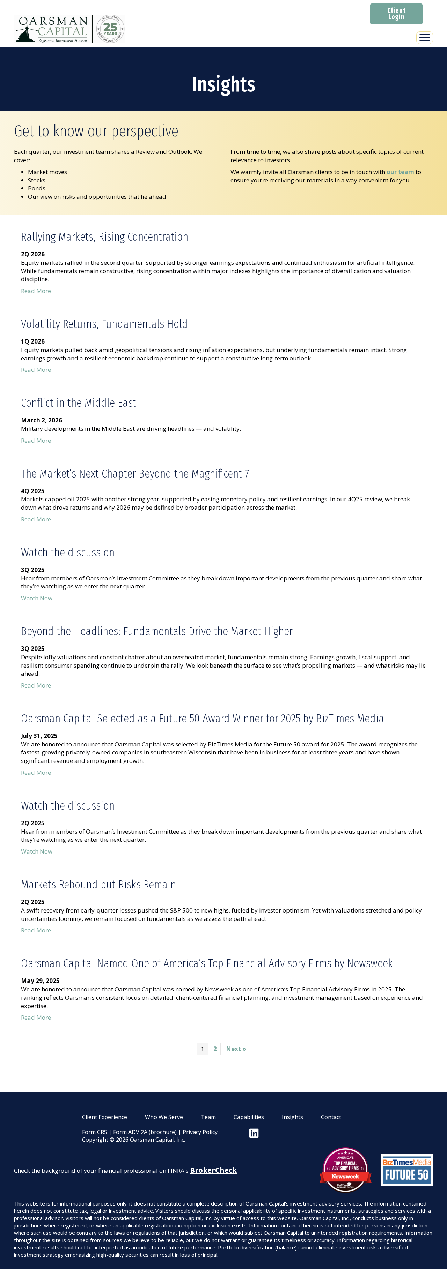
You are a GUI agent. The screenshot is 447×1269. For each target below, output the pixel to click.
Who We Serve (164, 1117)
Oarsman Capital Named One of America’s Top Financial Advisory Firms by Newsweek (207, 963)
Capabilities (249, 1117)
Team (208, 1117)
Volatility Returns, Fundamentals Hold (104, 324)
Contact (331, 1117)
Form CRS (94, 1132)
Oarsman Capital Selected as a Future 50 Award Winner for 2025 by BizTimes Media (202, 718)
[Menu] (424, 37)
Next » (236, 1049)
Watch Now (36, 598)
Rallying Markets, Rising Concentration (104, 237)
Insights (292, 1117)
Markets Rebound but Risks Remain (98, 884)
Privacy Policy (200, 1132)
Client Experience (104, 1117)
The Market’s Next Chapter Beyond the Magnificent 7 (135, 473)
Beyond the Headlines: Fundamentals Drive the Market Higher (157, 631)
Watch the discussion (68, 552)
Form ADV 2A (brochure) (145, 1132)
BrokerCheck (213, 1170)
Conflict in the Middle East (78, 403)
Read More (36, 291)
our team (400, 172)
